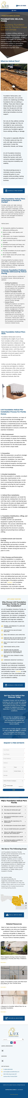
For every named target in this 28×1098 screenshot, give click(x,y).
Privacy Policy (12, 1094)
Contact (9, 582)
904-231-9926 (22, 5)
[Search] (23, 1039)
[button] (2, 1051)
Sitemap (16, 1094)
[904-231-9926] (17, 6)
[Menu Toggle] (14, 10)
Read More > (3, 962)
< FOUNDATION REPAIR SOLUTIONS (10, 15)
